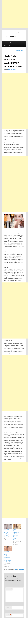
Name (8, 607)
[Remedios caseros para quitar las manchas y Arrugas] (8, 526)
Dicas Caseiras (10, 36)
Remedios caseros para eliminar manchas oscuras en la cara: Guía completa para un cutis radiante (8, 556)
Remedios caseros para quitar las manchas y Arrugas (7, 532)
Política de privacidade (8, 45)
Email (8, 615)
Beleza (15, 569)
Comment (9, 589)
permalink (12, 571)
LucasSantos (21, 569)
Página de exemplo (13, 42)
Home (5, 42)
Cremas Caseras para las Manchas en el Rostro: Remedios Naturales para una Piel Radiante (17, 535)
